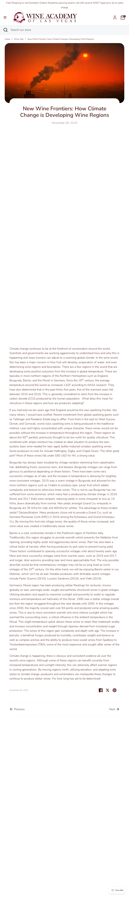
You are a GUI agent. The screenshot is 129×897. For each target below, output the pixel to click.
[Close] (112, 414)
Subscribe (90, 463)
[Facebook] (89, 474)
